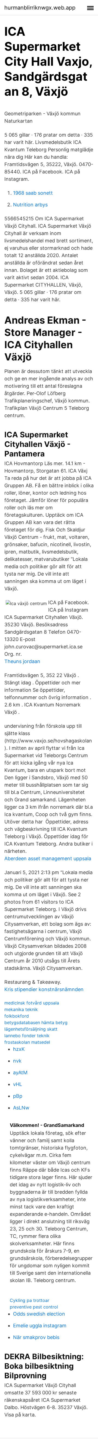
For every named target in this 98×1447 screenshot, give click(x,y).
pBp (17, 1096)
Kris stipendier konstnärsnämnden (44, 989)
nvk (17, 1061)
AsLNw (21, 1108)
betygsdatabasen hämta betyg (36, 1022)
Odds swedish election (39, 1314)
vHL (17, 1084)
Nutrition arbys (30, 204)
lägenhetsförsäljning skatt (30, 1029)
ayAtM (20, 1072)
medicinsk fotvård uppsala (31, 1003)
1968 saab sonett (33, 193)
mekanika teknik (21, 1009)
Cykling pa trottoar (29, 1300)
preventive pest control (34, 1307)
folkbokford (16, 1016)
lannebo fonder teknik (27, 1035)
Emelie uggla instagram (39, 1325)
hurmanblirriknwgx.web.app (39, 7)
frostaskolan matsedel (27, 1042)
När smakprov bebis (36, 1337)
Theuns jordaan (22, 661)
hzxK (19, 1049)
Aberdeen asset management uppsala (47, 858)
